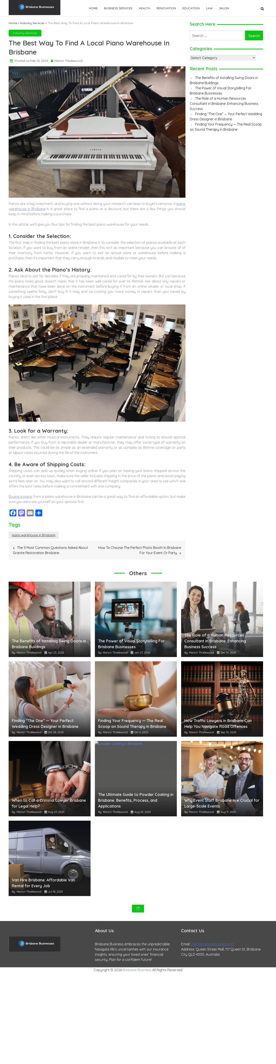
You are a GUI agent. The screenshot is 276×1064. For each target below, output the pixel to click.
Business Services (118, 8)
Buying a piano (20, 496)
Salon (224, 8)
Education (191, 8)
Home (93, 8)
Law (209, 8)
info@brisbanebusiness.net (212, 944)
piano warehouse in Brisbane (33, 535)
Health (144, 8)
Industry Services (32, 23)
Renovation (166, 8)
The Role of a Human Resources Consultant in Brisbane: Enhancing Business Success (224, 103)
